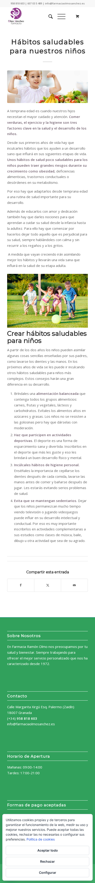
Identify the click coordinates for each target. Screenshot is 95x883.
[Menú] (59, 16)
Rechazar (47, 861)
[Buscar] (48, 16)
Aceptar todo (47, 850)
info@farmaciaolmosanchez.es (31, 724)
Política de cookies (41, 839)
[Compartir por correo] (74, 585)
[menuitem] (48, 16)
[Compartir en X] (47, 585)
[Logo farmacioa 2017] (39, 16)
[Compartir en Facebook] (20, 585)
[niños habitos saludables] (47, 86)
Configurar (47, 872)
